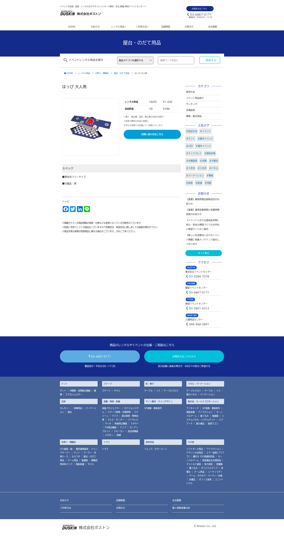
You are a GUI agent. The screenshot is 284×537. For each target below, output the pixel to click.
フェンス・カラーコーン (155, 449)
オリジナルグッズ (209, 468)
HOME (71, 27)
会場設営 (190, 110)
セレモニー (65, 408)
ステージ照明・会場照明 (119, 412)
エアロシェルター (74, 394)
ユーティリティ (215, 472)
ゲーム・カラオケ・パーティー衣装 (205, 476)
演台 (70, 412)
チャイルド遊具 (193, 464)
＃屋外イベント (203, 146)
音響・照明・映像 (112, 401)
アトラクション (205, 412)
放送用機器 (133, 431)
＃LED (189, 146)
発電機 (219, 464)
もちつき (76, 456)
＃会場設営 (191, 161)
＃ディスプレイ (194, 153)
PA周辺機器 (110, 427)
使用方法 (190, 92)
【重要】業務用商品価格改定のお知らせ (202, 201)
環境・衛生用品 (194, 116)
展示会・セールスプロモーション (203, 401)
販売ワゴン (213, 423)
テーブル (148, 390)
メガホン (109, 435)
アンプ (123, 427)
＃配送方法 (191, 131)
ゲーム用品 (73, 460)
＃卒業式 (213, 161)
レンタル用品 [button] (118, 27)
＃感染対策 (209, 153)
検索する (211, 60)
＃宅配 (208, 183)
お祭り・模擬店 (68, 442)
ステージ (108, 384)
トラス (107, 442)
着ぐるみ (204, 416)
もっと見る (203, 253)
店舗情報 (165, 27)
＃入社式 (202, 168)
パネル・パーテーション (199, 384)
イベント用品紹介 (195, 98)
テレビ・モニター (116, 420)
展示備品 (200, 423)
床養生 (192, 479)
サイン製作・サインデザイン (159, 401)
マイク (115, 416)
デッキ (108, 423)
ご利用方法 (65, 508)
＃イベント (205, 131)
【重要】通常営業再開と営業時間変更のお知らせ (202, 212)
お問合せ (189, 27)
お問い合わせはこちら (152, 134)
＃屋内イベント (205, 138)
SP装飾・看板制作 (153, 408)
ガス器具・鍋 (66, 449)
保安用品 (150, 442)
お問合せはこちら (199, 9)
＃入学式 (190, 168)
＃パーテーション (195, 175)
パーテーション (207, 394)
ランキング (191, 104)
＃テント (190, 138)
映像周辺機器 (121, 423)
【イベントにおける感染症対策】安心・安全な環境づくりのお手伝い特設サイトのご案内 (202, 224)
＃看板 (209, 175)
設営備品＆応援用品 (211, 460)
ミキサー (135, 423)
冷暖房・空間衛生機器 (80, 390)
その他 (191, 442)
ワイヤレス (133, 420)
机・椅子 (150, 384)
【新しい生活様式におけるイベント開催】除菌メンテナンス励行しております (202, 239)
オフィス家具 (205, 479)
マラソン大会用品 (194, 453)
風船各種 (190, 412)
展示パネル (191, 394)
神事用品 (78, 408)
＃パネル (213, 168)
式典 (63, 401)
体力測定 (208, 464)
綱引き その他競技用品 (203, 456)
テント (64, 384)
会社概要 (212, 27)
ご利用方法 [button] (141, 27)
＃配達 (198, 183)
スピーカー (119, 431)
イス (158, 390)
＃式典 (203, 161)
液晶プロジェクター (111, 408)
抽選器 (215, 416)
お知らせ (95, 27)
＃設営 (189, 183)
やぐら (117, 390)
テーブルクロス (171, 390)
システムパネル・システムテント (205, 418)
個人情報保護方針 (181, 508)
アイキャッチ (192, 408)
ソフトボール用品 (194, 449)
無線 (119, 435)
